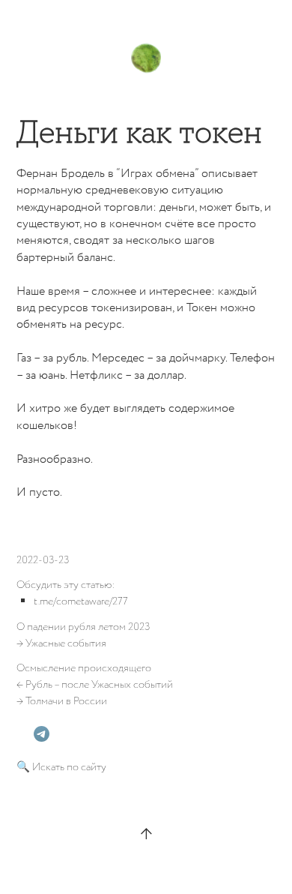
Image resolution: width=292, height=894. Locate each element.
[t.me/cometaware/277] (41, 734)
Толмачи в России (66, 701)
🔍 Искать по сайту (61, 767)
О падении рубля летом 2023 (83, 627)
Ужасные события (65, 643)
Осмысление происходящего (83, 668)
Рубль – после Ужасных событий (99, 684)
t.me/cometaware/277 (81, 601)
